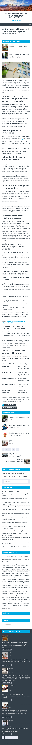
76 (13, 449)
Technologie (12, 685)
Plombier (11, 424)
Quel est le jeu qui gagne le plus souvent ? (19, 654)
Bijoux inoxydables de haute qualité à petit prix (13, 589)
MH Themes (25, 743)
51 (13, 738)
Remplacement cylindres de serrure (18, 441)
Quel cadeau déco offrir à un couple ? (18, 46)
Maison (11, 44)
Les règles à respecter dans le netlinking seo (13, 601)
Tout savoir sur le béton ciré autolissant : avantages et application (18, 670)
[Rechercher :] (16, 481)
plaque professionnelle (22, 140)
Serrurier (12, 440)
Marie (15, 37)
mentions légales (10, 404)
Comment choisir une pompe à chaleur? (19, 417)
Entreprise (12, 52)
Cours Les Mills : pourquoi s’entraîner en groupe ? (14, 507)
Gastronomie (13, 432)
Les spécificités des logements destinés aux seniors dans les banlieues (19, 705)
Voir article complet (6, 649)
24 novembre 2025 (7, 37)
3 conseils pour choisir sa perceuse (20, 595)
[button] (30, 24)
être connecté (11, 476)
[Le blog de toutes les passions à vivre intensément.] (16, 9)
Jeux (10, 652)
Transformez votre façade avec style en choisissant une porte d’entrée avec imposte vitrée (19, 723)
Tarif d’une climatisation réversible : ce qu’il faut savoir (15, 531)
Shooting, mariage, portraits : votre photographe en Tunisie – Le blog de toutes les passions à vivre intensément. (15, 557)
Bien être (11, 635)
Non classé (12, 702)
